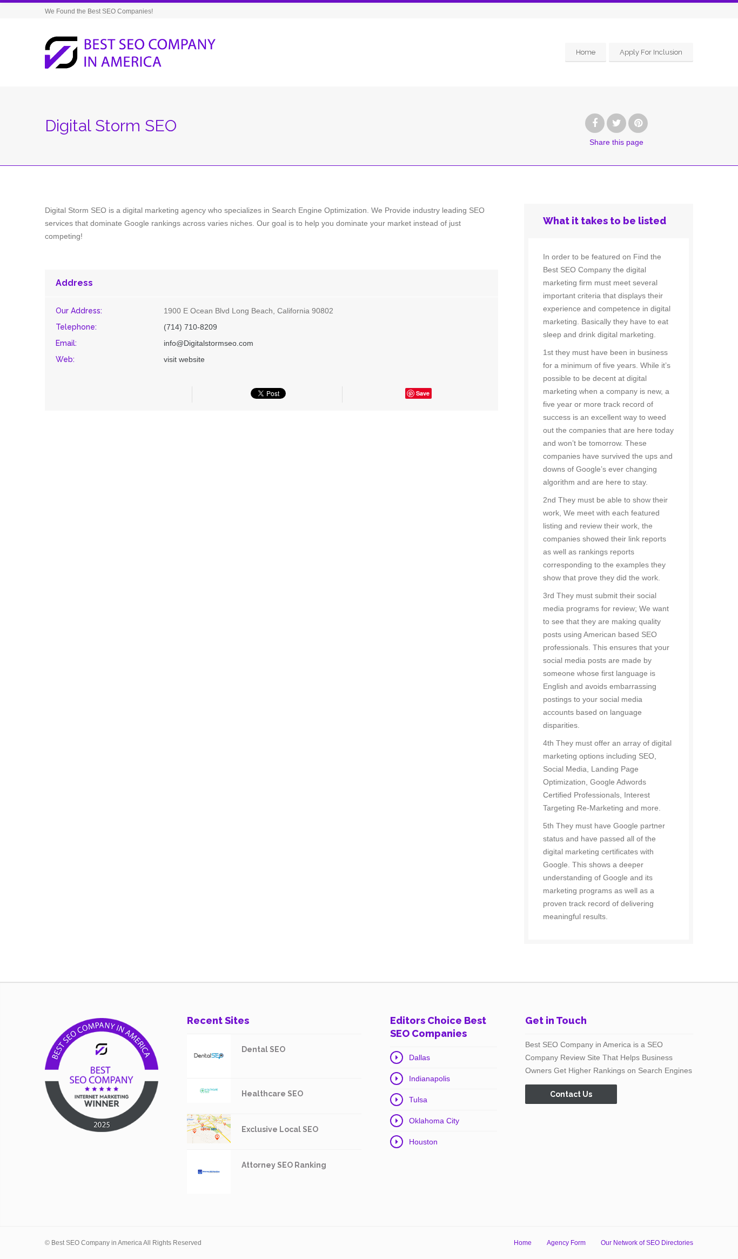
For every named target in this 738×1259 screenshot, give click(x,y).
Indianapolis (429, 1078)
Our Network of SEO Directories (647, 1243)
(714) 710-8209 (190, 327)
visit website (184, 359)
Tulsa (418, 1099)
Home (585, 52)
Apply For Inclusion (651, 52)
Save (423, 393)
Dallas (419, 1057)
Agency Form (566, 1243)
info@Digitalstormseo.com (208, 343)
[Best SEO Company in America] (130, 52)
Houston (423, 1141)
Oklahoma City (434, 1120)
